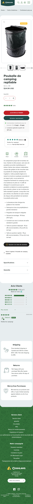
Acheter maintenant (16, 118)
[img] (5, 315)
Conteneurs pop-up (26, 10)
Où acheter (16, 424)
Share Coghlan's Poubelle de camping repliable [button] (16, 252)
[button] (18, 2)
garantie (16, 421)
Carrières (16, 450)
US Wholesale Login (16, 455)
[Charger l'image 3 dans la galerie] (22, 67)
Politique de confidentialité (16, 495)
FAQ (16, 427)
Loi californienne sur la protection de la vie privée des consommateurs (16, 436)
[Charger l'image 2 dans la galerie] (16, 67)
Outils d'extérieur (12, 10)
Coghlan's (13, 493)
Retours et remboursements (16, 429)
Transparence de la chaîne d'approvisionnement (16, 461)
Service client (16, 418)
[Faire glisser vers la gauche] (3, 68)
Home (3, 10)
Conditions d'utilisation (28, 495)
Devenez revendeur (16, 447)
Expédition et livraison (16, 432)
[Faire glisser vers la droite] (29, 68)
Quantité (6, 94)
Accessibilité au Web (5, 495)
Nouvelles (16, 458)
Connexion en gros (16, 453)
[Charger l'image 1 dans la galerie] (10, 67)
